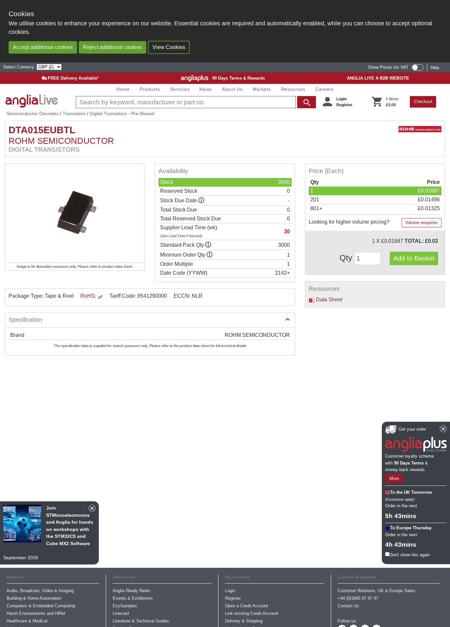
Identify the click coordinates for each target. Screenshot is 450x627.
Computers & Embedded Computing (41, 605)
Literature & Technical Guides (141, 620)
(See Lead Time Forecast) (181, 236)
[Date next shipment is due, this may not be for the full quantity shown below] (201, 200)
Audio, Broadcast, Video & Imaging (40, 590)
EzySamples (125, 605)
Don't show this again (409, 554)
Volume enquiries (421, 222)
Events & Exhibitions (133, 598)
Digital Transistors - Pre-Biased (122, 113)
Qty (347, 257)
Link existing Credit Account (251, 613)
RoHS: (89, 296)
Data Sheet (328, 299)
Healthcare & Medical (27, 620)
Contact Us (348, 605)
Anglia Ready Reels (131, 590)
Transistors (74, 113)
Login (341, 99)
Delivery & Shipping (244, 620)
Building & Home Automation (34, 598)
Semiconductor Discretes (33, 113)
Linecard (121, 613)
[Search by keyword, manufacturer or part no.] (195, 102)
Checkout (423, 101)
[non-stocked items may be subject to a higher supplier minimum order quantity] (208, 245)
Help (435, 67)
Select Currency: (20, 66)
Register (344, 105)
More (394, 478)
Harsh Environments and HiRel (36, 613)
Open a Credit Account (246, 605)
